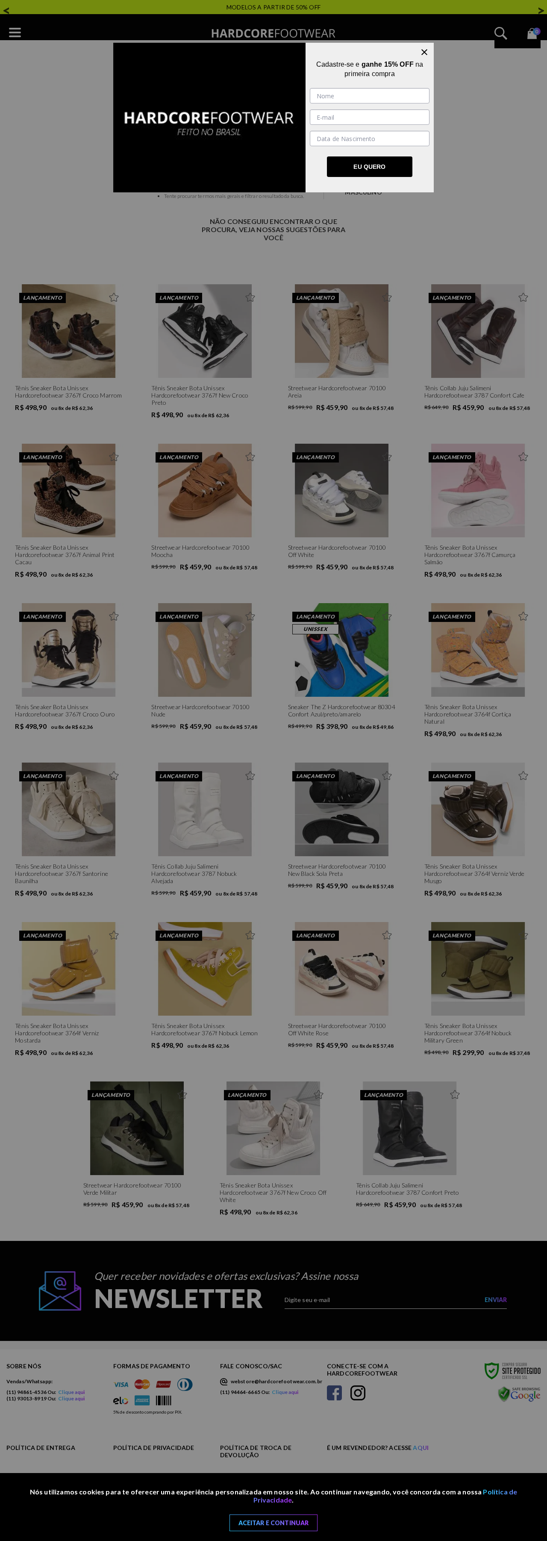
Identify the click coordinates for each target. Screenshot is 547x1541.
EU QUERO (369, 166)
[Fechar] (424, 52)
